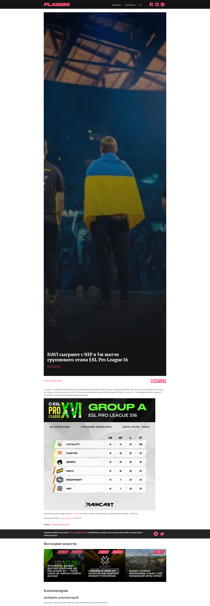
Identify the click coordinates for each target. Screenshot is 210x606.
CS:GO (53, 524)
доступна (75, 513)
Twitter (83, 532)
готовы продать (66, 518)
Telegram (73, 532)
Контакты (130, 5)
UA (140, 5)
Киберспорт (63, 524)
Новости (116, 5)
